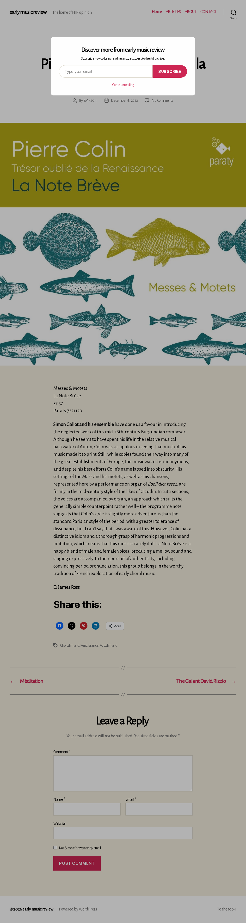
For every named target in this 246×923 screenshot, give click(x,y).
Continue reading (123, 85)
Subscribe (169, 71)
